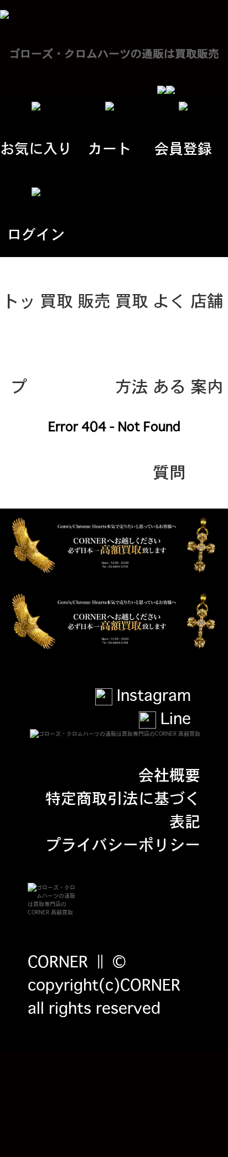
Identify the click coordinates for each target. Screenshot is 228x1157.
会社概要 (169, 774)
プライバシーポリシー (122, 843)
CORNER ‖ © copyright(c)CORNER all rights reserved (104, 984)
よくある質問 (169, 315)
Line (173, 717)
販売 (94, 299)
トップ (18, 315)
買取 (56, 299)
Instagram (151, 694)
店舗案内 (207, 315)
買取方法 (131, 315)
